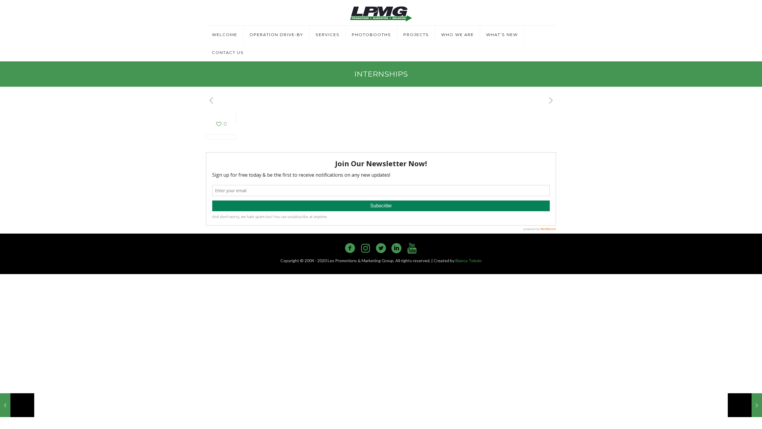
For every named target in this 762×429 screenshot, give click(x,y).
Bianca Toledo (468, 260)
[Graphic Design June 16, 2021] (17, 405)
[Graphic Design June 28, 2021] (745, 405)
